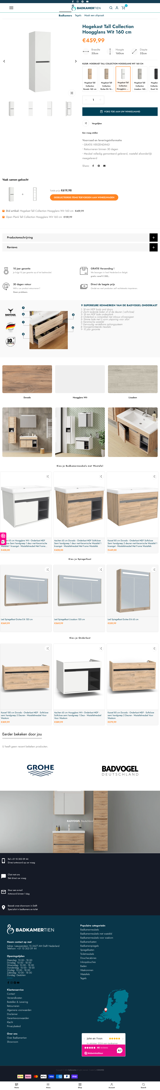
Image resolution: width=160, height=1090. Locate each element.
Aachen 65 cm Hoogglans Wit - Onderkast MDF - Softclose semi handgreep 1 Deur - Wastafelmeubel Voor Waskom (77, 715)
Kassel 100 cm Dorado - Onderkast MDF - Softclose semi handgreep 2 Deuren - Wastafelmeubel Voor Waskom (24, 715)
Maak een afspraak (94, 15)
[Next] (73, 61)
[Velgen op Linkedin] (82, 1)
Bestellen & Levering (17, 1002)
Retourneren (13, 1006)
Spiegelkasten (87, 950)
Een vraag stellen (90, 132)
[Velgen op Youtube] (87, 1)
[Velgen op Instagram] (77, 1)
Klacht (10, 1022)
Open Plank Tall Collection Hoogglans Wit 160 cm (34, 217)
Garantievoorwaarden (18, 1018)
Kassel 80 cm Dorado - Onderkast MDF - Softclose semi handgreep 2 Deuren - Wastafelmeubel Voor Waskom (131, 715)
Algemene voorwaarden (19, 1010)
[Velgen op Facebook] (73, 1)
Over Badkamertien (17, 1038)
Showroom (12, 1042)
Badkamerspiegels (89, 946)
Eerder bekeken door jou (22, 734)
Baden (83, 966)
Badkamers (65, 15)
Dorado (27, 397)
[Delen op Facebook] (93, 166)
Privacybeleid (14, 1026)
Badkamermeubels (89, 929)
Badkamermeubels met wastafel (96, 933)
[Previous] (6, 61)
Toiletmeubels (87, 954)
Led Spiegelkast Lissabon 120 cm (69, 619)
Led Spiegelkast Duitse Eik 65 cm (123, 619)
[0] (123, 8)
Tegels (78, 15)
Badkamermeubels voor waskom (96, 937)
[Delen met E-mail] (104, 166)
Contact (11, 994)
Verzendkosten (14, 998)
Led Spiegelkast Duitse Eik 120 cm (17, 619)
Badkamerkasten (88, 942)
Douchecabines (88, 958)
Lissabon (133, 397)
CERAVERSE (100, 1070)
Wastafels (85, 974)
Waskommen (86, 970)
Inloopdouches (88, 962)
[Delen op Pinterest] (99, 166)
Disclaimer (12, 1014)
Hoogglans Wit (80, 397)
